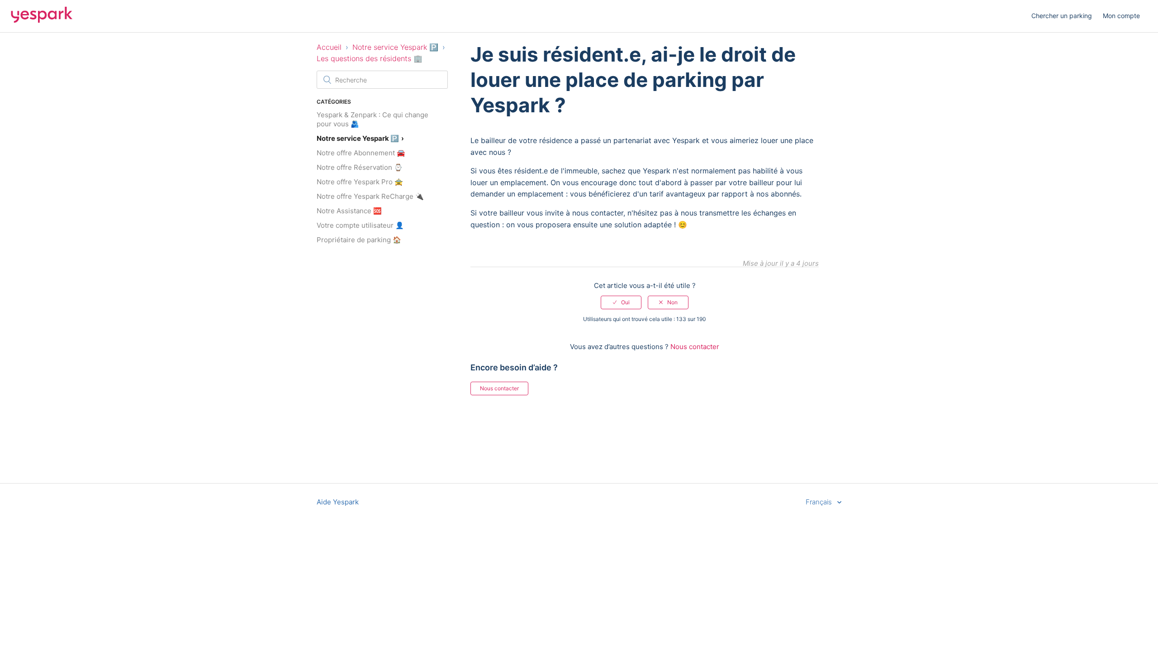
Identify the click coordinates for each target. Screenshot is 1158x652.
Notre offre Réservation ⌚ (360, 167)
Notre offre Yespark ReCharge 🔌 (370, 196)
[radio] (621, 302)
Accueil (329, 47)
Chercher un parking (1061, 15)
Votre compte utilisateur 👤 (360, 225)
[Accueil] (41, 20)
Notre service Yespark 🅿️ (395, 47)
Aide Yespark (338, 502)
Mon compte (1121, 15)
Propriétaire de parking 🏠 (359, 239)
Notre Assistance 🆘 (349, 210)
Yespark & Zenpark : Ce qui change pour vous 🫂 (372, 119)
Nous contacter (694, 346)
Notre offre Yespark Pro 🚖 (360, 181)
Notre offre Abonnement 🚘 (361, 153)
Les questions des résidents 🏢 (369, 58)
